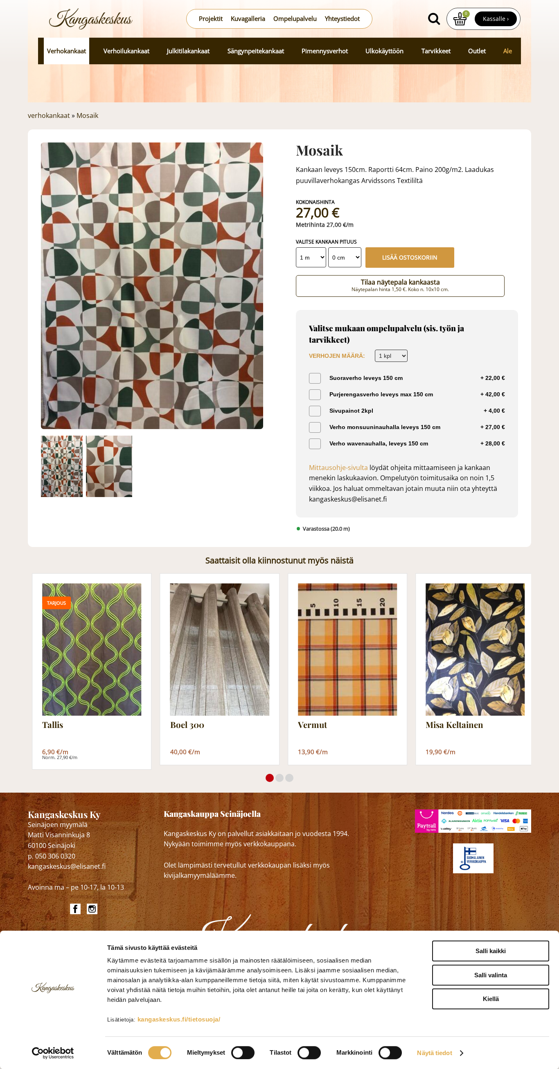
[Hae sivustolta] (434, 19)
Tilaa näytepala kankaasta (400, 285)
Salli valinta (490, 975)
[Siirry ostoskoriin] (460, 18)
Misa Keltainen (454, 725)
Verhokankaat (66, 51)
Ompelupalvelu (295, 18)
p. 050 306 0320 (51, 856)
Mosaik (87, 115)
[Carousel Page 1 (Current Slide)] (270, 778)
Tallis (52, 725)
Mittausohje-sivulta (338, 467)
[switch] (243, 1052)
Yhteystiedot (342, 18)
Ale (507, 51)
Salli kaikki (491, 950)
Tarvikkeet (436, 51)
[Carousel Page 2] (279, 778)
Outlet (477, 51)
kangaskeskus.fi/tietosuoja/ (179, 1019)
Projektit (211, 18)
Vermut (312, 725)
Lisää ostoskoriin (409, 257)
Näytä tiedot (434, 1052)
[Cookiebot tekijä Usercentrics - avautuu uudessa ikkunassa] (53, 1053)
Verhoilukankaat (126, 51)
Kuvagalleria (248, 18)
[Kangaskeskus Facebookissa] (76, 909)
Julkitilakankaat (188, 51)
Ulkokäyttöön (384, 51)
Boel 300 (187, 725)
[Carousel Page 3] (289, 778)
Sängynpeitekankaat (256, 51)
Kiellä (491, 998)
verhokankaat (49, 115)
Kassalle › (496, 19)
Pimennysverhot (325, 51)
